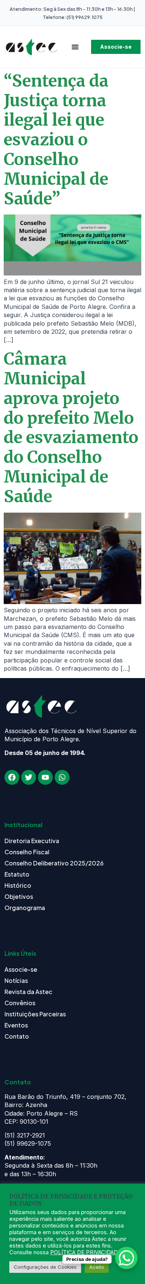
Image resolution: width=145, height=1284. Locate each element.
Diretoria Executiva (31, 841)
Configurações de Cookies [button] (45, 1267)
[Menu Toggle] (75, 47)
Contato (16, 1036)
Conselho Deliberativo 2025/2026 (54, 863)
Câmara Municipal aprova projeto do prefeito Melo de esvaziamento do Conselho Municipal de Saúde (71, 428)
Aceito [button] (96, 1267)
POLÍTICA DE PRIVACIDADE (85, 1252)
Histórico (17, 885)
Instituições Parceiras (35, 1014)
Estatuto (16, 874)
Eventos (16, 1025)
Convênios (19, 1003)
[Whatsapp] (62, 777)
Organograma (24, 908)
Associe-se (20, 969)
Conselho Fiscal (26, 852)
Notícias (16, 980)
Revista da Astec (28, 992)
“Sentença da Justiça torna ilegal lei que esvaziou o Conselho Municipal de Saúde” (56, 140)
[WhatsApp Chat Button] (126, 1258)
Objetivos (18, 896)
